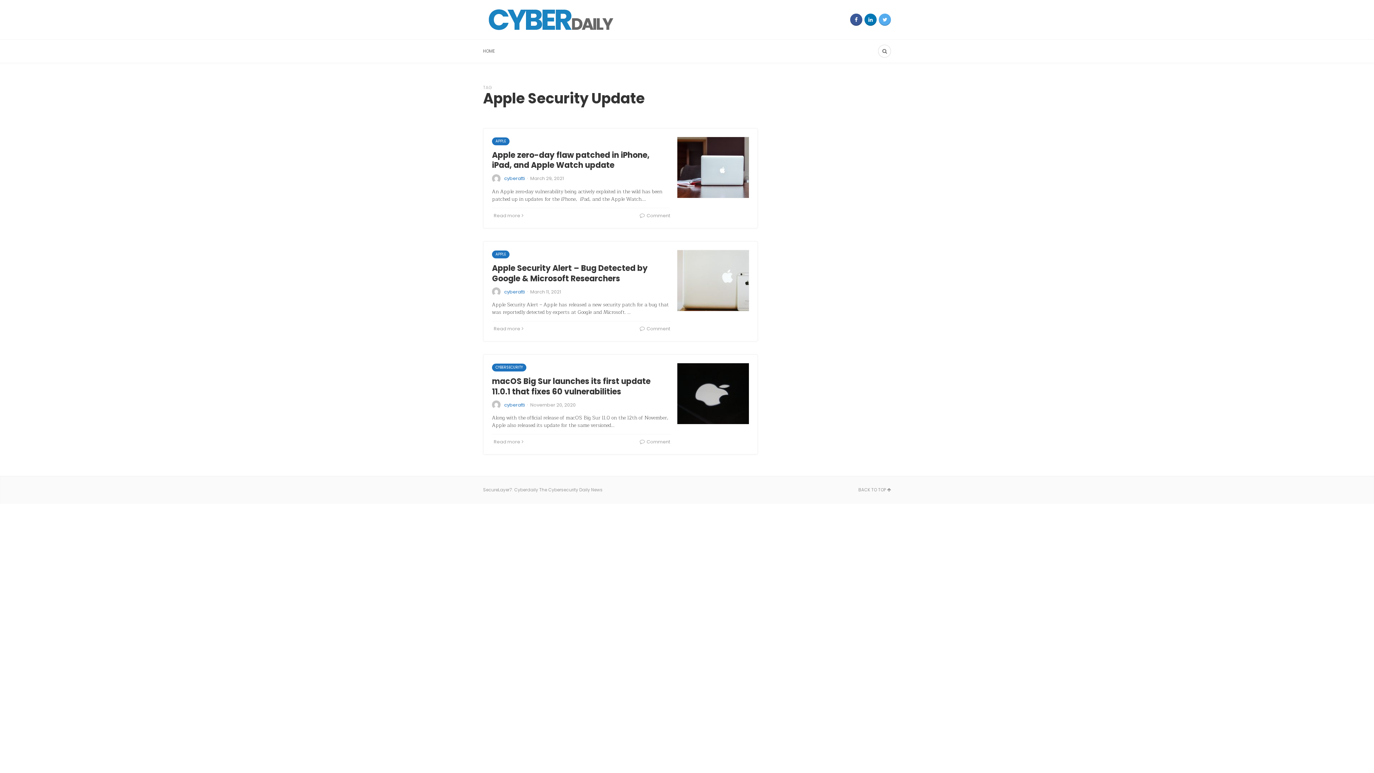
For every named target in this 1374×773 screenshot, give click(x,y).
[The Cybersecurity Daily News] (551, 20)
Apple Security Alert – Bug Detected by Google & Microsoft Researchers (570, 273)
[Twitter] (885, 20)
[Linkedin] (870, 20)
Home (489, 51)
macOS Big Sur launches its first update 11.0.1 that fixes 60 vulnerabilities (571, 386)
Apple (501, 141)
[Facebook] (856, 20)
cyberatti (514, 178)
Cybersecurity (509, 367)
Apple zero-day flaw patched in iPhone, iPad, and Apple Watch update (570, 160)
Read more (507, 215)
